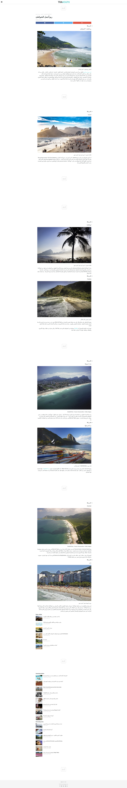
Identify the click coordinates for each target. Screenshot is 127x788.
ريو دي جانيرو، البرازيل (47, 628)
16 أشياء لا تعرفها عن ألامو (48, 715)
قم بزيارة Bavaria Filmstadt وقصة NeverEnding (52, 741)
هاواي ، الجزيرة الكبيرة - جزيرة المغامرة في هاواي (52, 735)
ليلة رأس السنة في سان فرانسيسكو (50, 704)
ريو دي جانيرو (38, 14)
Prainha (76, 328)
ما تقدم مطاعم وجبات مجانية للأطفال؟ (50, 692)
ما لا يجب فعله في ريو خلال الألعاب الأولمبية (51, 616)
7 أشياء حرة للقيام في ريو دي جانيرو (50, 645)
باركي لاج (45, 639)
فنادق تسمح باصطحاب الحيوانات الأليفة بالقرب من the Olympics (55, 633)
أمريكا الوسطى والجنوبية (47, 14)
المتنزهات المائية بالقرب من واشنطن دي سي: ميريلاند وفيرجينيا (55, 675)
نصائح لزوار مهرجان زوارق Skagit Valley (51, 752)
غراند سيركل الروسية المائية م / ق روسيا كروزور (52, 723)
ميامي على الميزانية (47, 746)
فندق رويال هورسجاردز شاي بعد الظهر (50, 698)
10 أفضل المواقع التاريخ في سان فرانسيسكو (51, 710)
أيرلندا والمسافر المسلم (47, 729)
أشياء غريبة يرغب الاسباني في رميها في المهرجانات (53, 681)
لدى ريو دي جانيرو (87, 72)
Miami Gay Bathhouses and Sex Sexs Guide (52, 687)
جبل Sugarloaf (46, 468)
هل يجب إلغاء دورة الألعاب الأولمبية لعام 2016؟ (52, 622)
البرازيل (42, 14)
